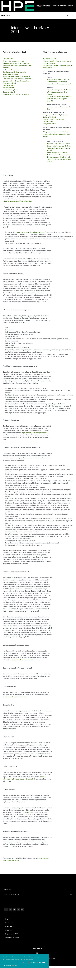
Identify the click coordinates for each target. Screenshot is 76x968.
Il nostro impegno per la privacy (14, 61)
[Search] (62, 15)
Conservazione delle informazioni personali (17, 79)
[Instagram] (14, 909)
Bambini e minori (8, 85)
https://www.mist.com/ (38, 232)
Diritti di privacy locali (10, 90)
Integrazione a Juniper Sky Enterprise (55, 115)
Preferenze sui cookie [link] (12, 937)
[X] (10, 909)
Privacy (7, 919)
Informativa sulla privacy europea (58, 79)
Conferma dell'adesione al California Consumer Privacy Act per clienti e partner (59, 148)
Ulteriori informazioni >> (45, 6)
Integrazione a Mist (49, 124)
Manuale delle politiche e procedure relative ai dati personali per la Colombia (59, 99)
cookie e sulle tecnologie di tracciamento (26, 660)
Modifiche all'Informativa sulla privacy (16, 94)
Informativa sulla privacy (10, 965)
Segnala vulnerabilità (12, 934)
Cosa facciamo (8, 59)
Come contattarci (9, 92)
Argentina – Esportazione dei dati (58, 144)
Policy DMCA (9, 926)
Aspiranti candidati (9, 83)
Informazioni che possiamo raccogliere (16, 63)
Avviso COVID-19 (49, 59)
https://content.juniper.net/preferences (34, 433)
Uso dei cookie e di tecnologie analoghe (16, 81)
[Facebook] (6, 909)
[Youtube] (22, 909)
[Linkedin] (18, 909)
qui (28, 812)
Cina (48, 109)
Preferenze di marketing (11, 70)
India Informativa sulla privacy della (59, 107)
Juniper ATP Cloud (49, 117)
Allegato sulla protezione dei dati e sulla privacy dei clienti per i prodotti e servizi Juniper (57, 134)
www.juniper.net (23, 232)
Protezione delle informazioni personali (16, 76)
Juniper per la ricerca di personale (15, 697)
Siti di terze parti (8, 87)
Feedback (8, 930)
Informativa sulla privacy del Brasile (59, 90)
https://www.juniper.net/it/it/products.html (17, 201)
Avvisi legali (9, 923)
